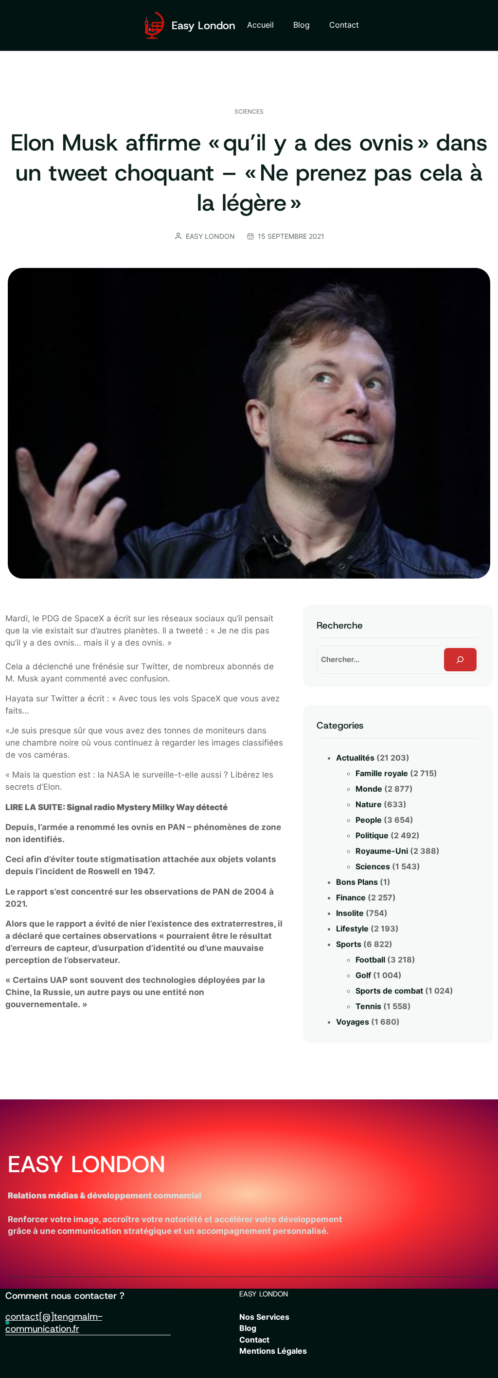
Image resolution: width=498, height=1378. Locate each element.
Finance (351, 897)
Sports (348, 944)
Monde (369, 789)
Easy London (203, 25)
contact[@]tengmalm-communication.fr (53, 1322)
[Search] (460, 659)
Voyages (352, 1022)
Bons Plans (357, 882)
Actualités (355, 758)
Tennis (368, 1006)
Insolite (350, 913)
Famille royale (382, 773)
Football (370, 959)
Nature (369, 804)
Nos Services (264, 1317)
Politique (372, 835)
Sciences (249, 111)
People (369, 820)
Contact (254, 1340)
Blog (247, 1328)
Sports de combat (389, 991)
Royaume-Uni (382, 851)
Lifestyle (352, 928)
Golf (363, 975)
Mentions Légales (273, 1351)
